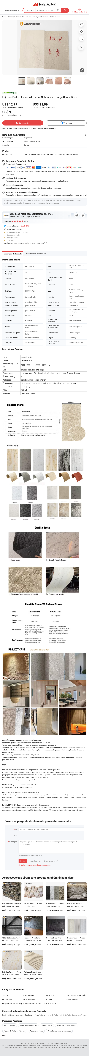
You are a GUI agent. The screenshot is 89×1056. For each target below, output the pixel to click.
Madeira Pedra (46, 1025)
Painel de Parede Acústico (32, 1003)
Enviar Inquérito (22, 123)
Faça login (7, 243)
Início (4, 17)
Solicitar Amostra (50, 128)
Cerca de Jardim (50, 1003)
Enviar (22, 861)
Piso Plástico (49, 995)
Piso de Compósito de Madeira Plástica (76, 995)
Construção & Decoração (16, 17)
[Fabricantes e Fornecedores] (44, 4)
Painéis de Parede (72, 999)
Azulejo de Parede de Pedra (66, 1025)
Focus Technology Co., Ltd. (40, 1043)
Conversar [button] (67, 123)
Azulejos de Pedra (36, 1031)
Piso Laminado (28, 995)
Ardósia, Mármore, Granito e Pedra (37, 17)
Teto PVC (5, 995)
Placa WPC (48, 999)
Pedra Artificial (55, 17)
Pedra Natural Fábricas (28, 1025)
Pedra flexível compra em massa (59, 1031)
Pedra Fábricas (9, 1025)
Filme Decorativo (29, 999)
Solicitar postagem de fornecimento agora (35, 865)
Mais (4, 1035)
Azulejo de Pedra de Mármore (14, 1031)
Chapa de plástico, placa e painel (12, 1003)
